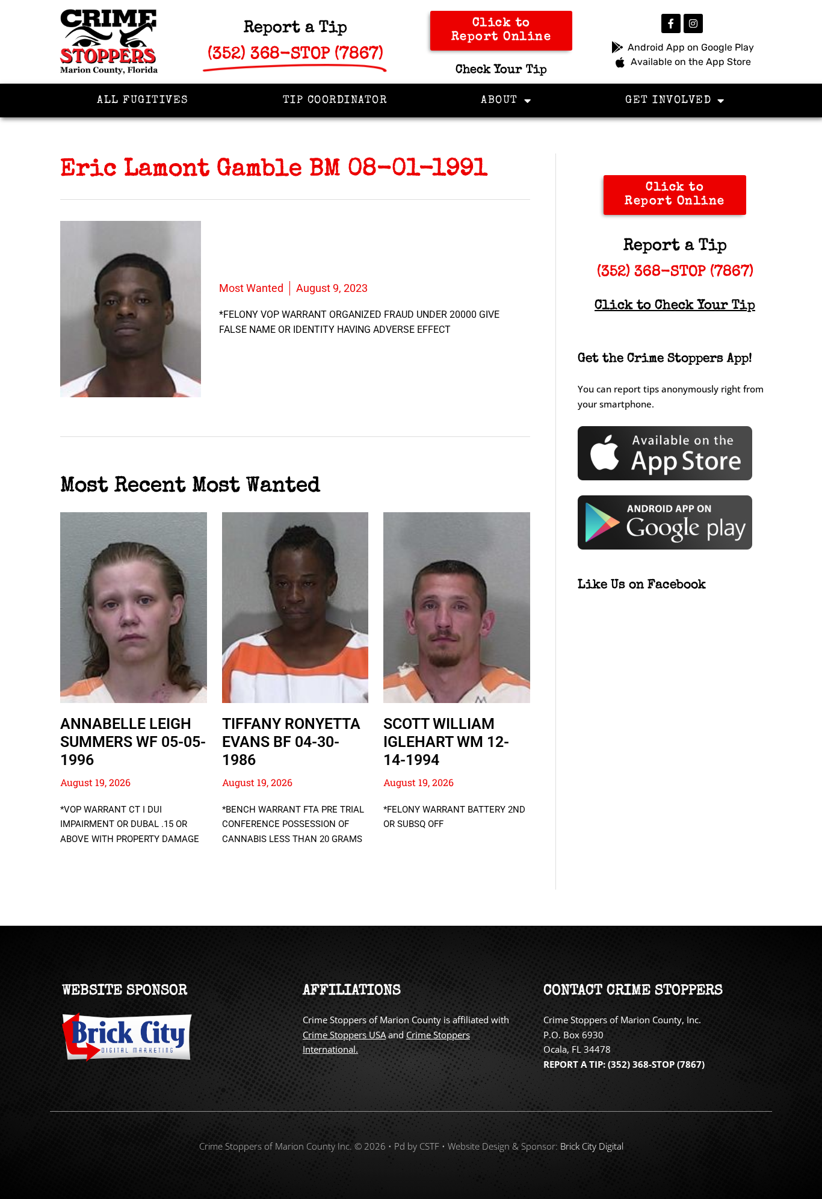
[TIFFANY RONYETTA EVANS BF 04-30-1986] (295, 607)
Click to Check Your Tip (675, 306)
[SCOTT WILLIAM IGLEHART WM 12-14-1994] (456, 607)
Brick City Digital (591, 1146)
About (499, 100)
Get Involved (668, 100)
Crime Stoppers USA (344, 1035)
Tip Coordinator (335, 100)
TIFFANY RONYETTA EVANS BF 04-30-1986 (291, 742)
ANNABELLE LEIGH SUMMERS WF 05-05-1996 (133, 742)
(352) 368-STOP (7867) (675, 272)
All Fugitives (143, 100)
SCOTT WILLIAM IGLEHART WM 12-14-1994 (446, 742)
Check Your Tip (501, 70)
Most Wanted (251, 288)
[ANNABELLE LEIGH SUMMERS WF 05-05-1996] (133, 607)
